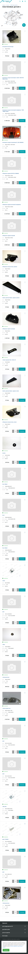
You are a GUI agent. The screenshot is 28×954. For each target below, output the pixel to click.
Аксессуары (5, 935)
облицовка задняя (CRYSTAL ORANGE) (10, 173)
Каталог (7, 5)
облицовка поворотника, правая (9, 266)
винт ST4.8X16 (5, 839)
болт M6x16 (4, 548)
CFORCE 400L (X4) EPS (13, 5)
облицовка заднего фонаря (8, 328)
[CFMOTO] (6, 1)
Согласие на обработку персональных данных (11, 939)
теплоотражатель (6, 708)
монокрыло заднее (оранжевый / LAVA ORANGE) (12, 142)
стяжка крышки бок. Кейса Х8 (9, 359)
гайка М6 (4, 806)
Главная (3, 5)
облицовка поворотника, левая (9, 422)
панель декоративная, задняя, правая (10, 297)
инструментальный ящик (7, 46)
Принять (6, 950)
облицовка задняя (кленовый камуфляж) (11, 204)
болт (3, 515)
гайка (3, 644)
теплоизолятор (5, 677)
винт (3, 611)
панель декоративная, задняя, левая (10, 390)
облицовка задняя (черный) (8, 235)
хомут (3, 580)
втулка (3, 453)
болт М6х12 (4, 484)
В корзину (22, 55)
